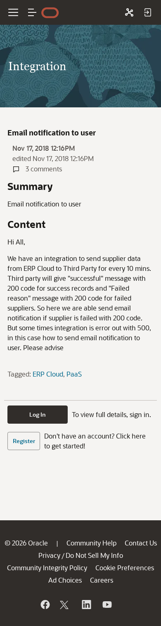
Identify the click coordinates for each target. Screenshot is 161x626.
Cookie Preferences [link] (124, 567)
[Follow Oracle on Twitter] (65, 604)
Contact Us (141, 542)
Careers (101, 580)
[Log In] (147, 12)
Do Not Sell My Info (94, 555)
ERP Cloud (48, 374)
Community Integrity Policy (47, 567)
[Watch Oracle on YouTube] (106, 604)
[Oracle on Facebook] (44, 604)
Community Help (91, 542)
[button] (32, 12)
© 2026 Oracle (26, 542)
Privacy (49, 555)
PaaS (74, 374)
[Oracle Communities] (129, 12)
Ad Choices (65, 580)
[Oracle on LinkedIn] (85, 604)
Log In (37, 414)
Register (24, 441)
